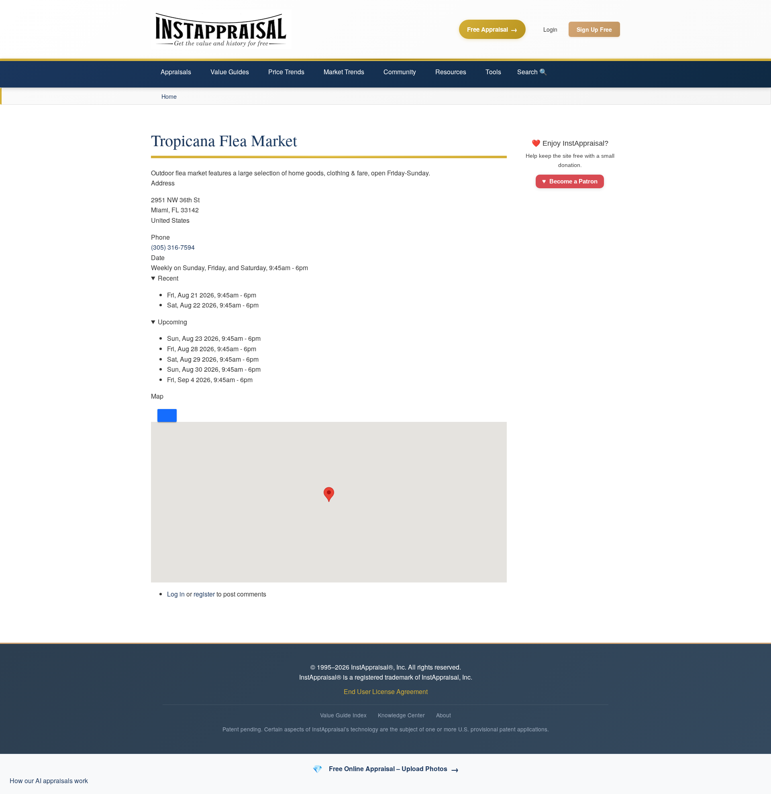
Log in (176, 594)
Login (550, 29)
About (443, 715)
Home (169, 96)
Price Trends (286, 71)
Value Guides (229, 71)
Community (399, 71)
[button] (329, 494)
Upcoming (172, 321)
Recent (168, 278)
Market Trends (344, 71)
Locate (167, 415)
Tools (493, 71)
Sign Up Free (594, 29)
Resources (450, 71)
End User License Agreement (386, 691)
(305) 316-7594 (173, 247)
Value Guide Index (343, 715)
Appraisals (176, 71)
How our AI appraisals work (49, 780)
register (204, 594)
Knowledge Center (401, 715)
